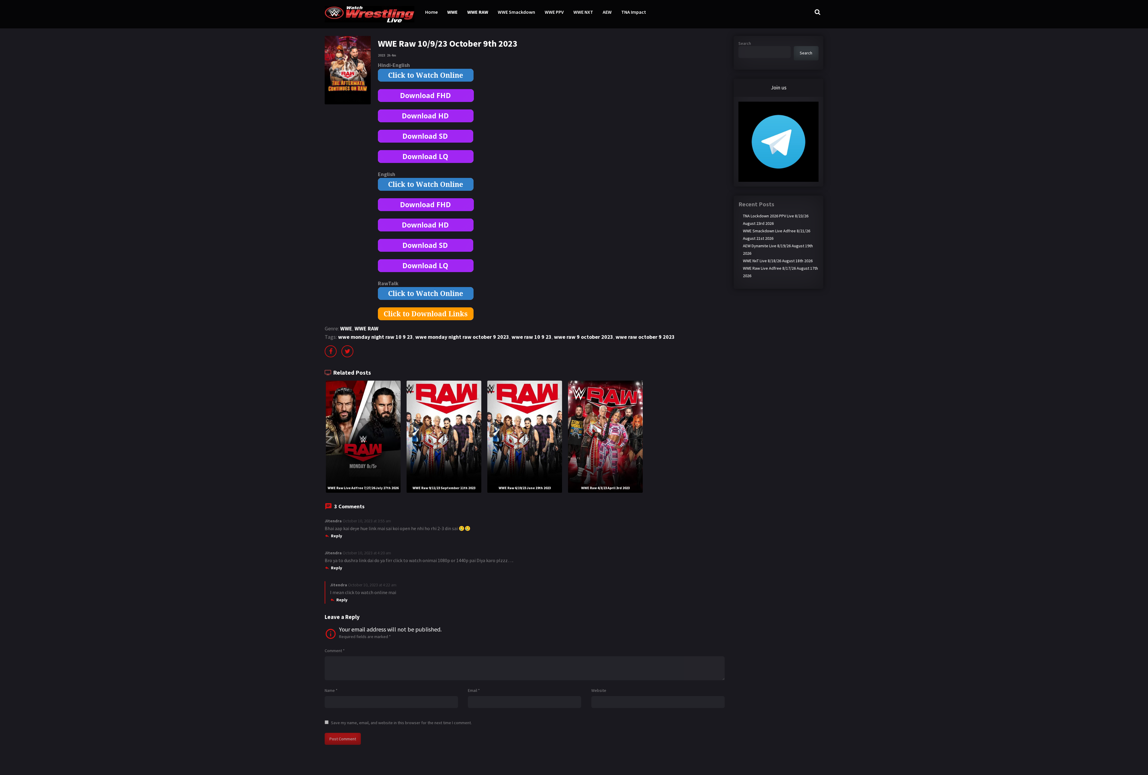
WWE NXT (583, 12)
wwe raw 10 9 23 (532, 336)
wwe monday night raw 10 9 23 (375, 336)
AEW (607, 12)
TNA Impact (633, 12)
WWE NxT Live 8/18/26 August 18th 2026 (778, 260)
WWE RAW (477, 12)
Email (474, 690)
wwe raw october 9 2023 (645, 336)
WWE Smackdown (516, 12)
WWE (452, 12)
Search (744, 43)
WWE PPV (554, 12)
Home (431, 12)
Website (598, 690)
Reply (336, 535)
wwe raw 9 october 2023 (583, 336)
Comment (335, 650)
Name (331, 690)
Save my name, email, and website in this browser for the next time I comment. (401, 722)
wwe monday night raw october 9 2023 (462, 336)
